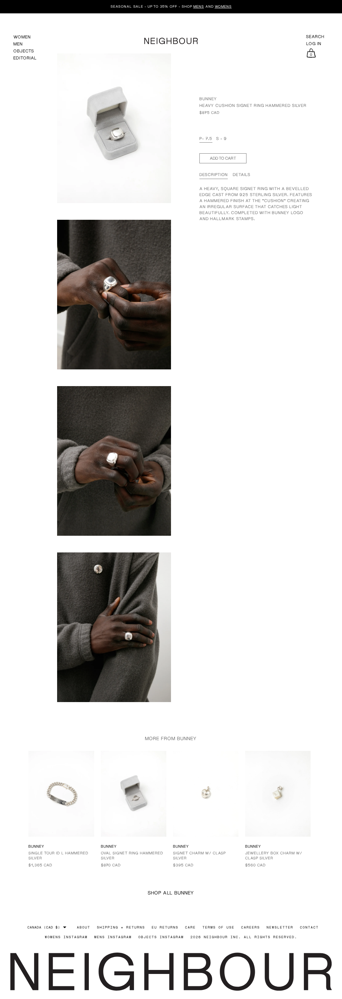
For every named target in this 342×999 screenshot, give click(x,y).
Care (190, 927)
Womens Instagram (66, 937)
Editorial (25, 57)
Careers (250, 927)
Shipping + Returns (121, 927)
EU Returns (165, 927)
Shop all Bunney (171, 892)
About (83, 927)
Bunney (208, 98)
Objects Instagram (161, 937)
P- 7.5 (205, 138)
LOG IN (313, 44)
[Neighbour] (171, 39)
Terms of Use (218, 927)
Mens (198, 6)
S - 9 (221, 138)
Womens (223, 6)
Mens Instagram (113, 937)
